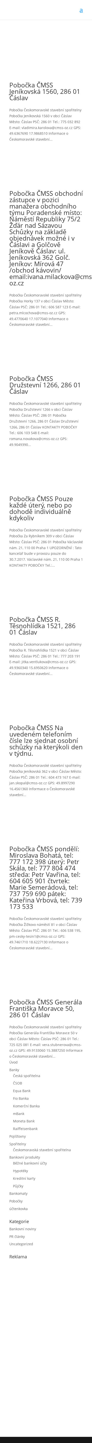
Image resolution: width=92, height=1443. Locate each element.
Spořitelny (17, 1144)
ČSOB (17, 1083)
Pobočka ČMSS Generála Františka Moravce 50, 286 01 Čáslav (45, 1008)
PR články (17, 1236)
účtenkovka (18, 1208)
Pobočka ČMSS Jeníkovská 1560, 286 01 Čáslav (44, 91)
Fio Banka (21, 1098)
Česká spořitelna (26, 1075)
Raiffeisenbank (25, 1128)
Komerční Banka (26, 1106)
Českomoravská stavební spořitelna (42, 1150)
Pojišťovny (17, 1136)
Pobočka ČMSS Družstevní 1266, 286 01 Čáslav (45, 385)
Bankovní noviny (22, 1229)
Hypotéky (20, 1170)
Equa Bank (21, 1090)
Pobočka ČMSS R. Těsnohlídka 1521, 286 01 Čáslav (42, 626)
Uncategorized (21, 1244)
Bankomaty (18, 1193)
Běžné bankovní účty (30, 1163)
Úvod (13, 1062)
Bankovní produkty (24, 1157)
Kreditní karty (24, 1178)
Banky (14, 1069)
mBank (18, 1113)
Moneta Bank (24, 1121)
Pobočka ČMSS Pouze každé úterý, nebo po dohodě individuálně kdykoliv (41, 508)
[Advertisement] (46, 1347)
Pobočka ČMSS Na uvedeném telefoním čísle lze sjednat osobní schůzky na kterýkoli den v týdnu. (46, 740)
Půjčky (18, 1186)
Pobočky (16, 1201)
